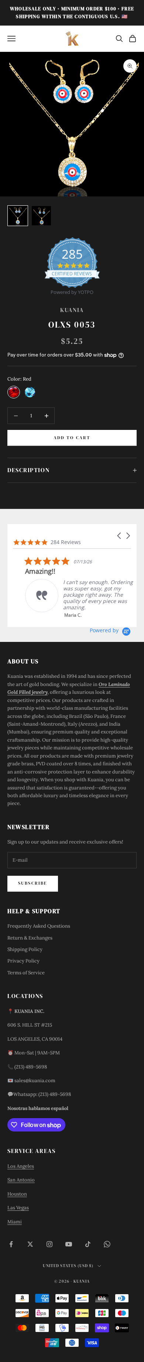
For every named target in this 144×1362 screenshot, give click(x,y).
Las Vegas (18, 1207)
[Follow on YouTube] (68, 1244)
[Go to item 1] (17, 215)
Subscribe (32, 883)
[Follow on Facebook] (11, 1244)
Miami (14, 1222)
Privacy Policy (23, 961)
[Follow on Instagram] (49, 1244)
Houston (17, 1194)
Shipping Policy (24, 949)
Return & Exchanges (29, 938)
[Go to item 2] (41, 215)
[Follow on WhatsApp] (107, 1244)
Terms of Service (26, 973)
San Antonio (21, 1180)
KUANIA (71, 310)
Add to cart (72, 438)
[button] (119, 536)
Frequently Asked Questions (38, 926)
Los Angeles (20, 1166)
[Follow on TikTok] (88, 1244)
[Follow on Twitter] (30, 1244)
